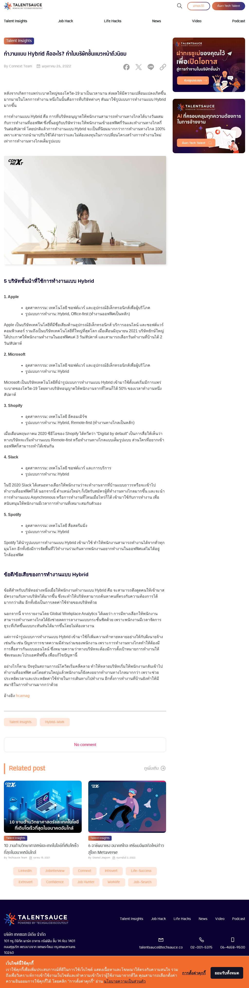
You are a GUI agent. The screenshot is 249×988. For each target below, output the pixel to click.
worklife (114, 882)
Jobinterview (54, 871)
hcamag (23, 696)
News (156, 21)
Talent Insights (15, 21)
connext (84, 871)
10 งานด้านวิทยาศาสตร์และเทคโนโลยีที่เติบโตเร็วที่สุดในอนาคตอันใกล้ (41, 849)
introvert (111, 871)
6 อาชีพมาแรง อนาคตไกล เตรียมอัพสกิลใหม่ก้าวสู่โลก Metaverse (126, 849)
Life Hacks (112, 21)
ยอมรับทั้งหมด (227, 972)
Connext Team (20, 66)
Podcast (238, 21)
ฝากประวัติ (198, 6)
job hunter (85, 882)
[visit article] (43, 807)
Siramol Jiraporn (101, 858)
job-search (142, 882)
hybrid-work (54, 722)
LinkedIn (25, 871)
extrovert (26, 882)
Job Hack (65, 21)
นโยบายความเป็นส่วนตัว (125, 981)
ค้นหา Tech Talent (228, 6)
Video (196, 21)
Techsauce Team (17, 858)
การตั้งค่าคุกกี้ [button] (194, 972)
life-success (141, 871)
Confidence (55, 882)
